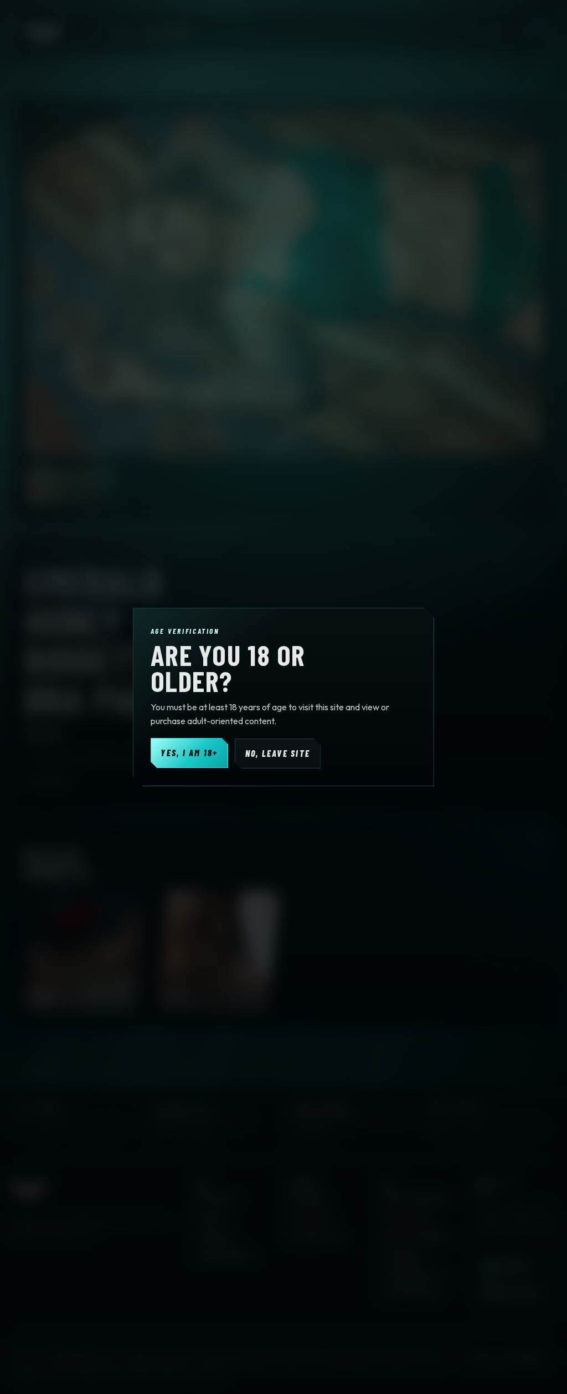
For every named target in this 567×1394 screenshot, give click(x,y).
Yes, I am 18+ (189, 752)
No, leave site (277, 753)
